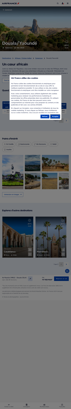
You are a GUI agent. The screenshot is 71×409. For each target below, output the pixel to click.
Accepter (55, 116)
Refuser (45, 116)
